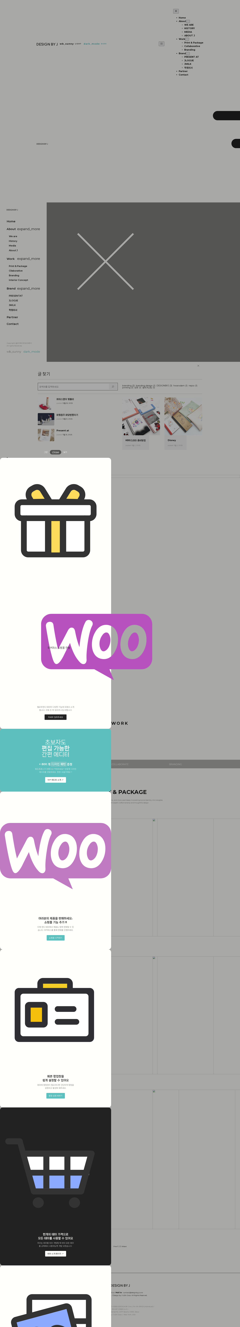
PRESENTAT (16, 296)
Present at (63, 430)
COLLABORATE (120, 764)
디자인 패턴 (59, 764)
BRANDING (175, 764)
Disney (172, 440)
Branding (14, 275)
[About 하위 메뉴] (188, 21)
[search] (113, 387)
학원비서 (13, 310)
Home (11, 221)
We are (13, 236)
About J (13, 250)
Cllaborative (16, 270)
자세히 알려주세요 (55, 717)
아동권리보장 (120, 1232)
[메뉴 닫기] (176, 11)
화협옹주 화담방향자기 (67, 414)
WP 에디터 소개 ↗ (56, 780)
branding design (145, 386)
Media (12, 245)
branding (128, 386)
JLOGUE (13, 300)
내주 (137, 388)
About (11, 229)
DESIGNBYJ (164, 386)
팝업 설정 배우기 (55, 1095)
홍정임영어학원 (176, 1232)
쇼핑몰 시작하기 (55, 938)
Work (11, 259)
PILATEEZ (120, 1077)
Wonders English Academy (120, 942)
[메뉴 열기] (161, 44)
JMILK (12, 305)
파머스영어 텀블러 (65, 399)
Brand (11, 288)
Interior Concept (18, 280)
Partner (12, 317)
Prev (115, 1246)
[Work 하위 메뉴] (187, 39)
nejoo (193, 386)
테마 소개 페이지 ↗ (56, 1253)
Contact (13, 324)
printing (127, 388)
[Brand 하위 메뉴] (188, 53)
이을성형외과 (176, 1077)
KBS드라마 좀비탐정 (136, 440)
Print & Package (18, 266)
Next (125, 1246)
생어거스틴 (148, 388)
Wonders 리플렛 (176, 940)
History (13, 241)
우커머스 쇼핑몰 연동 (59, 647)
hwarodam (180, 386)
